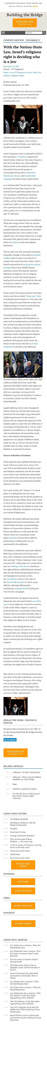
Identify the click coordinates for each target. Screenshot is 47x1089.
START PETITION (23, 891)
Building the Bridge (25, 14)
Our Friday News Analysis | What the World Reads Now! (25, 946)
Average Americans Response (22, 835)
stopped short (21, 588)
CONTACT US (19, 6)
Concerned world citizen (20, 851)
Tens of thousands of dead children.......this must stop (21, 840)
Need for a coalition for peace (25, 789)
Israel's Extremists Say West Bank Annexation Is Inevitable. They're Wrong (24, 975)
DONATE (28, 3)
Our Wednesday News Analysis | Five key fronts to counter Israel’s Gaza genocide (25, 953)
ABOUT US (12, 6)
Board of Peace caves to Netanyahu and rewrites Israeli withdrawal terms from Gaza (25, 1017)
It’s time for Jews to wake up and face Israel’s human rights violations (26, 795)
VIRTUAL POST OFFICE (23, 864)
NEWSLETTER (11, 3)
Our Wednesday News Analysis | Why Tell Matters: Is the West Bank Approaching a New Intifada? (25, 995)
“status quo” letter (33, 296)
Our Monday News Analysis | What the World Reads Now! (24, 982)
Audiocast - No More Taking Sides (26, 772)
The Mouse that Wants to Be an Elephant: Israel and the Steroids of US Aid (24, 967)
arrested (13, 538)
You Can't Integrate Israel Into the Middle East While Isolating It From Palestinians (25, 1009)
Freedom (13, 828)
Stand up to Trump (17, 832)
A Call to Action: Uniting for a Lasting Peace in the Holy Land (25, 846)
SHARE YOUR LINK (23, 905)
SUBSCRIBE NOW (24, 22)
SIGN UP (22, 3)
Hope (15, 784)
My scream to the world (20, 858)
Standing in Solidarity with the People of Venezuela (23, 824)
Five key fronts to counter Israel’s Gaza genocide (24, 960)
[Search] (44, 32)
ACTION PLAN (28, 6)
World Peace (15, 854)
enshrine (15, 242)
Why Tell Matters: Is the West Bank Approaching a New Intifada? (24, 1002)
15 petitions (22, 157)
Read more (10, 740)
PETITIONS (35, 3)
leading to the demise (20, 566)
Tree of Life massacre (16, 582)
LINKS (40, 3)
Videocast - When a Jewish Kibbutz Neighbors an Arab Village (27, 778)
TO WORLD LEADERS (19, 819)
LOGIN (18, 3)
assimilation (12, 579)
